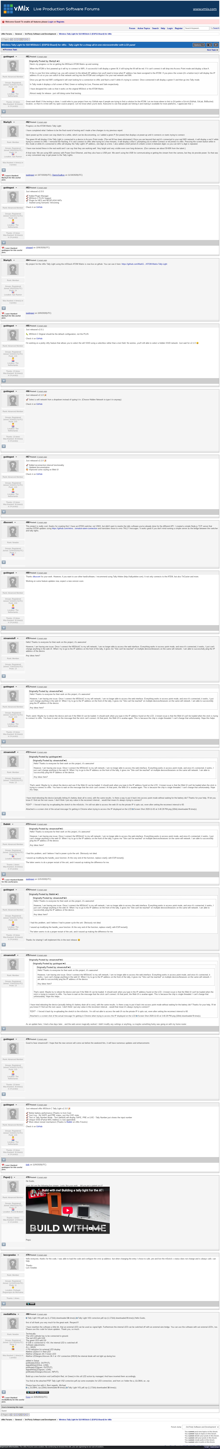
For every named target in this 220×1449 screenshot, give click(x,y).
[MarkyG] (13, 136)
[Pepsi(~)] (13, 1191)
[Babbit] (13, 838)
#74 (27, 889)
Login (50, 22)
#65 (27, 326)
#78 (27, 1177)
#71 (27, 686)
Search (155, 28)
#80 (27, 1314)
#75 (27, 955)
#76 (27, 1039)
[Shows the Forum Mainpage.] (17, 9)
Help (163, 28)
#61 (27, 56)
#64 (27, 260)
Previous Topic (11, 50)
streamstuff (9, 638)
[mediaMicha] (13, 1328)
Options (197, 45)
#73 (27, 824)
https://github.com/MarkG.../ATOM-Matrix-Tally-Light (144, 264)
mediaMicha (9, 1314)
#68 (27, 522)
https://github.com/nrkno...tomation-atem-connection (74, 528)
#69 (27, 573)
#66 (27, 391)
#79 (27, 1255)
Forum (132, 28)
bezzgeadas (9, 1255)
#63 (27, 187)
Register (60, 22)
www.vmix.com (205, 9)
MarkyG (7, 122)
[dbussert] (13, 537)
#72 (27, 752)
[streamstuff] (13, 652)
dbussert (8, 522)
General (18, 34)
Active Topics (144, 28)
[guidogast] (13, 71)
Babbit (6, 824)
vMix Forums (6, 34)
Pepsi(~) (7, 1177)
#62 (27, 122)
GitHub (39, 207)
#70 (27, 638)
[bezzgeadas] (13, 1269)
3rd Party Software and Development (40, 34)
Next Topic (211, 50)
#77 (27, 1105)
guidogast (8, 56)
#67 (27, 457)
